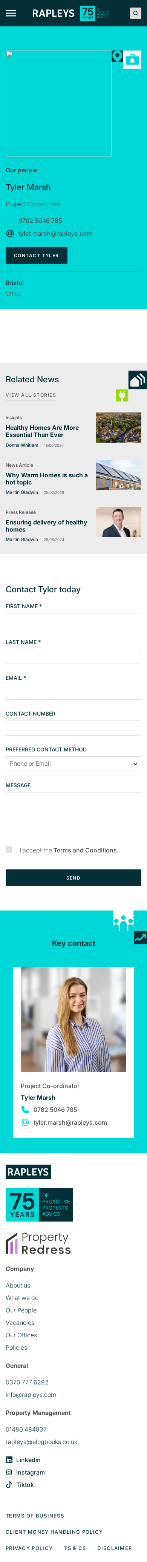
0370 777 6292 (27, 1382)
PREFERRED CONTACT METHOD (46, 750)
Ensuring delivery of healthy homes (46, 525)
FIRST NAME (24, 606)
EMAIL (16, 678)
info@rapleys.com (31, 1394)
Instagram (30, 1472)
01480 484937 (26, 1429)
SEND (73, 878)
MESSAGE (18, 785)
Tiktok (25, 1484)
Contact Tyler (36, 255)
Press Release (21, 512)
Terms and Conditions (85, 850)
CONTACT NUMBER (30, 714)
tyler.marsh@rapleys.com (55, 233)
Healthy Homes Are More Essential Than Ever (42, 431)
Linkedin (28, 1460)
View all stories (31, 395)
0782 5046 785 (40, 220)
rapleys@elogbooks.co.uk (41, 1442)
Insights (14, 417)
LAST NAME (23, 642)
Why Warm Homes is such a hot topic (47, 478)
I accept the (68, 850)
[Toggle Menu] (11, 13)
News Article (19, 465)
